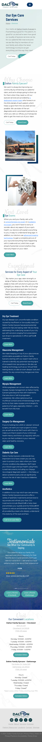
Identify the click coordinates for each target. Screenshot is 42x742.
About (16, 724)
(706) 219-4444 (21, 631)
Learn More (10, 255)
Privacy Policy (29, 734)
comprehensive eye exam (15, 222)
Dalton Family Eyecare (25, 29)
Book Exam (22, 122)
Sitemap (36, 727)
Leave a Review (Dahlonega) (29, 594)
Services (23, 724)
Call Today (11, 56)
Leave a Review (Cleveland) (12, 594)
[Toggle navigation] (30, 5)
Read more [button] (9, 583)
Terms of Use (32, 736)
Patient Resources (10, 727)
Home (8, 23)
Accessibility (22, 736)
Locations (21, 727)
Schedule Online (21, 655)
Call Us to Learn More (12, 520)
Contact (29, 727)
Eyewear (30, 724)
